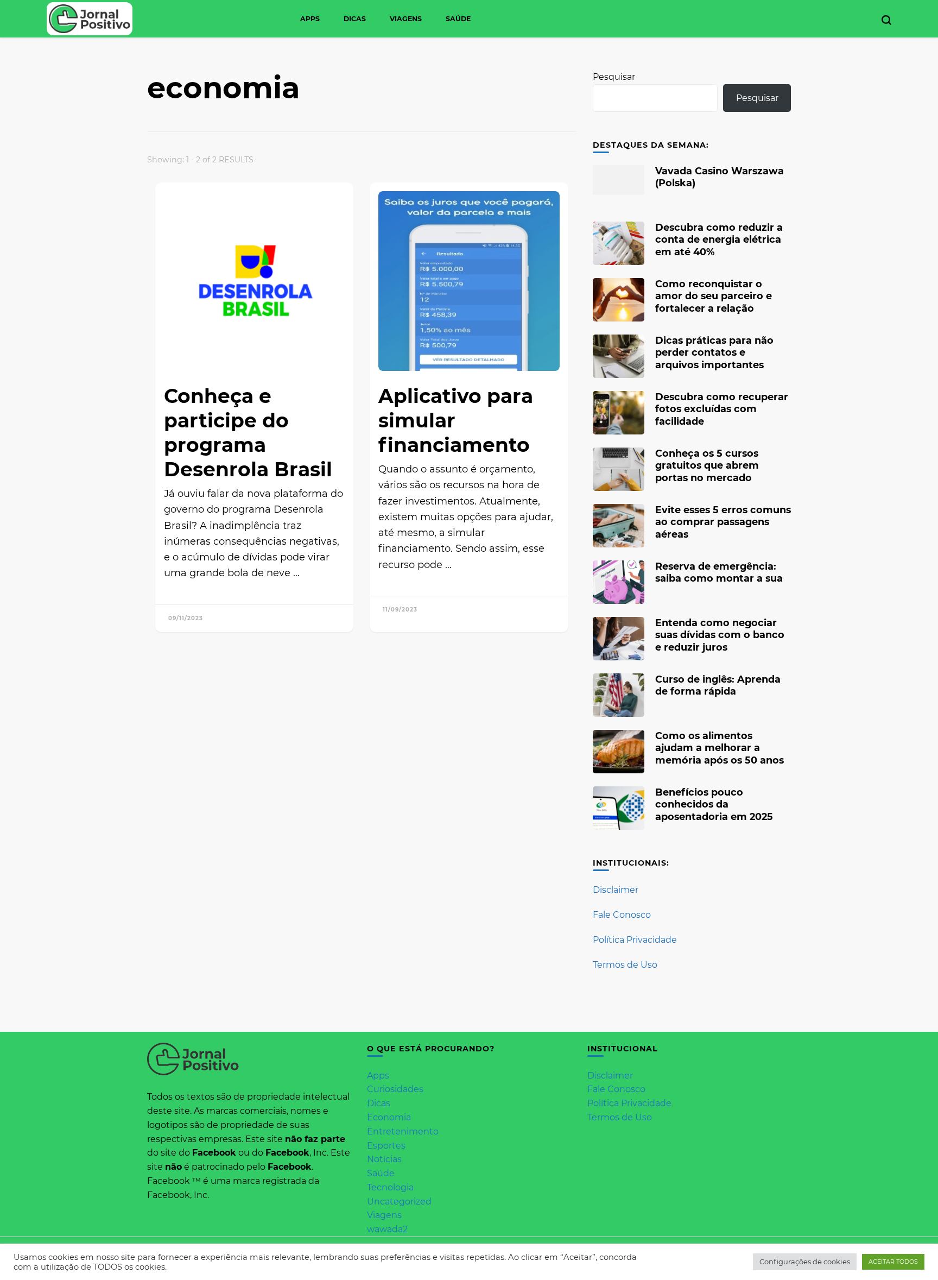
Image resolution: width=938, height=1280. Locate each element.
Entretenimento (403, 1131)
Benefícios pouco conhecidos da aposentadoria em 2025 (714, 804)
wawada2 (387, 1229)
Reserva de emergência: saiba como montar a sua (719, 572)
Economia (389, 1117)
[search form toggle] (886, 20)
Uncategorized (399, 1201)
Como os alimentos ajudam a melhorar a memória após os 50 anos (719, 747)
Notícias (384, 1159)
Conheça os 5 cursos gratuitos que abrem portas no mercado (707, 465)
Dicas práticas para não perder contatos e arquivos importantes (714, 352)
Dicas (355, 19)
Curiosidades (395, 1089)
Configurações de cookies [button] (804, 1261)
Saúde (458, 19)
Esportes (386, 1145)
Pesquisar (614, 77)
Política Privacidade (635, 940)
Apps (310, 19)
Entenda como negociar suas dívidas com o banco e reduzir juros (719, 634)
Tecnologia (390, 1187)
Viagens (406, 19)
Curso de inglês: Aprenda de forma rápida (718, 685)
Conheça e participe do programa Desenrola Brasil (248, 432)
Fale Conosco (622, 915)
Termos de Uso (625, 965)
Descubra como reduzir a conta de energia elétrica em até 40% (719, 239)
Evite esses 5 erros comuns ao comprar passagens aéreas (723, 521)
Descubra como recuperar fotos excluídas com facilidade (721, 408)
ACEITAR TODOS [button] (893, 1261)
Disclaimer (615, 890)
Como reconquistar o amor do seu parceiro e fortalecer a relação (713, 295)
